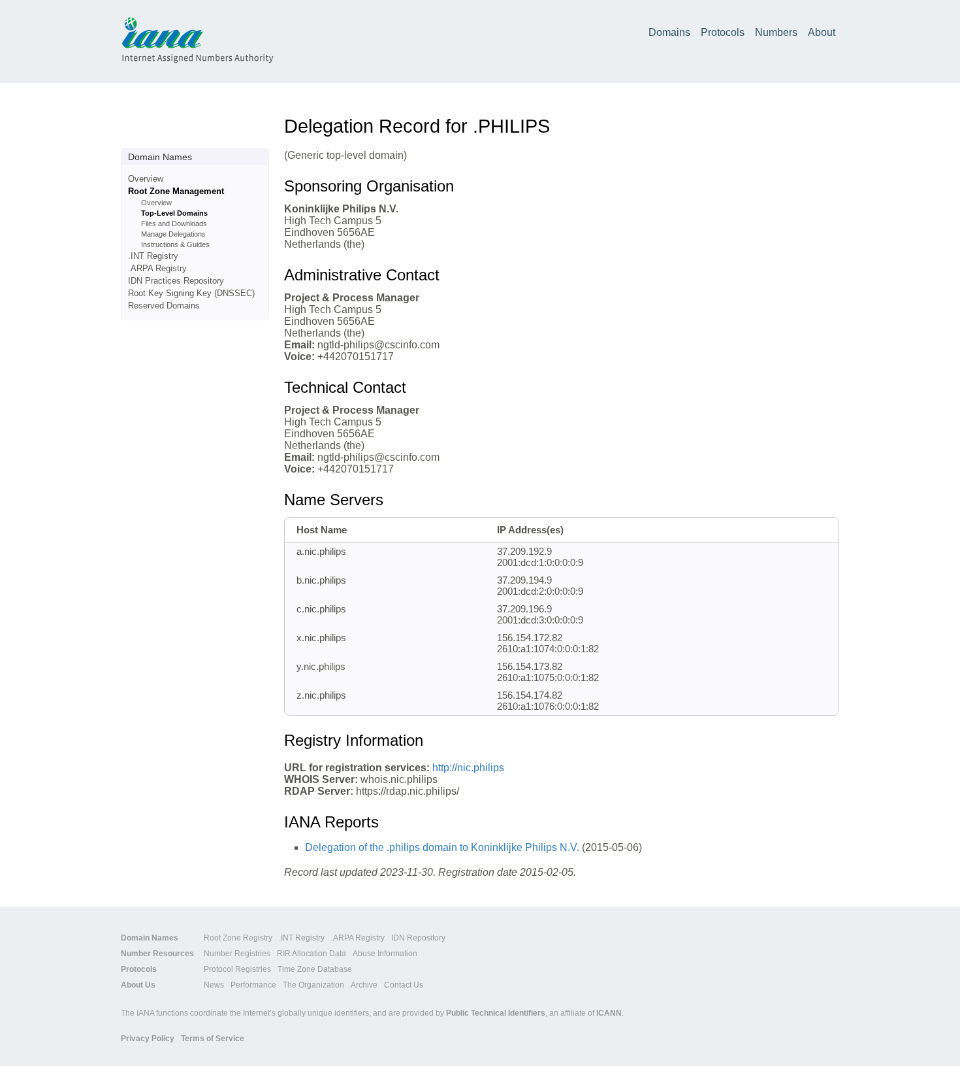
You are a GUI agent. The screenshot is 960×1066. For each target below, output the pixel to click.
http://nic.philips (468, 767)
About (821, 32)
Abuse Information (385, 953)
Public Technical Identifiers (495, 1013)
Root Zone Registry (238, 937)
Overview (145, 179)
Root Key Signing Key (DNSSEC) (191, 293)
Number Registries (237, 953)
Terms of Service (212, 1038)
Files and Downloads (174, 223)
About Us (138, 985)
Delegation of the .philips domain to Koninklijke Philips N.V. (442, 847)
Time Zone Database (315, 969)
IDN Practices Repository (176, 281)
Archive (364, 985)
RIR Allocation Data (311, 953)
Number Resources (157, 953)
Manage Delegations (173, 234)
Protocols (722, 32)
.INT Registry (153, 256)
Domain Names (149, 937)
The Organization (313, 985)
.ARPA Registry (157, 268)
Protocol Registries (237, 969)
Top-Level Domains (174, 213)
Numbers (776, 32)
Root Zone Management (176, 191)
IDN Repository (418, 937)
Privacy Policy (147, 1038)
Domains (669, 32)
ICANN (609, 1013)
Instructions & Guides (175, 244)
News (214, 985)
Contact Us (403, 985)
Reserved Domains (164, 305)
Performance (253, 985)
